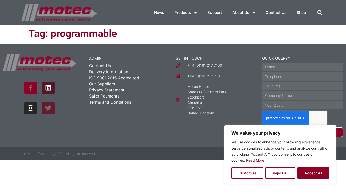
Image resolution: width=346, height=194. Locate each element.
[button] (320, 13)
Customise (247, 173)
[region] (280, 154)
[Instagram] (30, 108)
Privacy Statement (106, 89)
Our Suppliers (102, 83)
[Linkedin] (48, 88)
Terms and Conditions (110, 102)
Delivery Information (108, 71)
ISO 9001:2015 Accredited (114, 77)
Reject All (280, 173)
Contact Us (276, 12)
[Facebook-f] (30, 88)
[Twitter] (48, 108)
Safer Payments (104, 96)
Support (214, 12)
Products (182, 12)
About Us (240, 12)
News (159, 12)
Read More (255, 160)
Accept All (313, 173)
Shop (301, 12)
